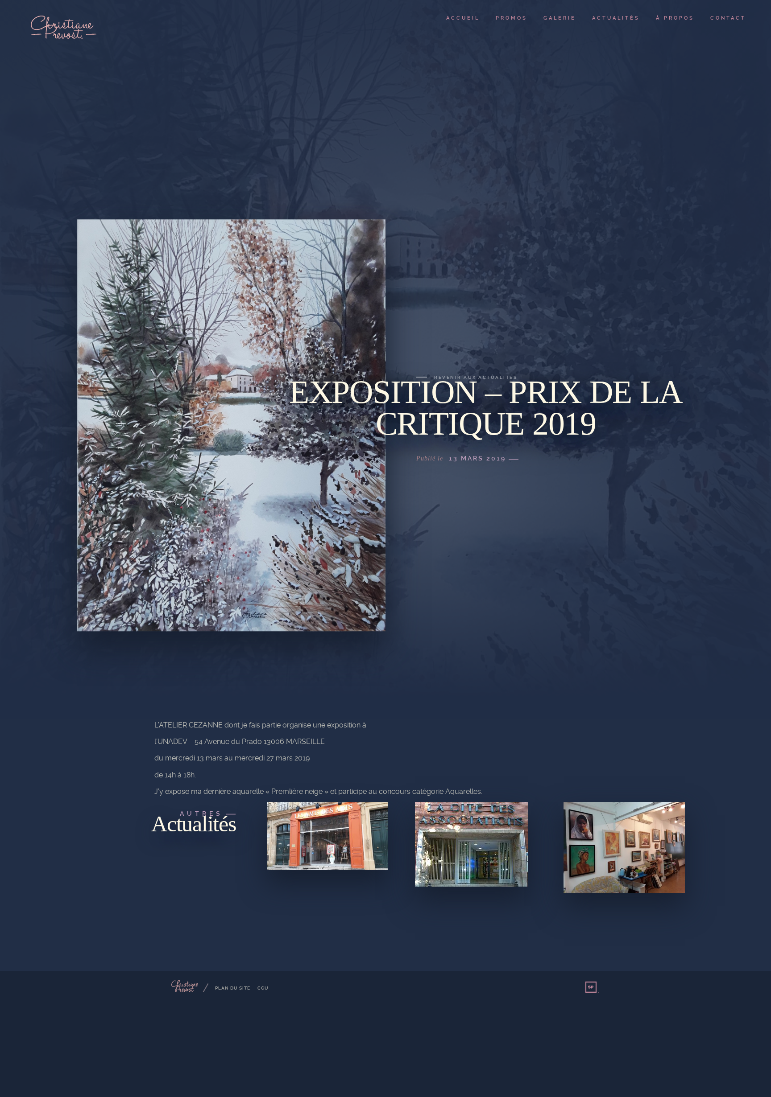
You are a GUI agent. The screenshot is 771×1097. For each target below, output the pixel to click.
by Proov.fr (592, 987)
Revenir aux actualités (475, 377)
